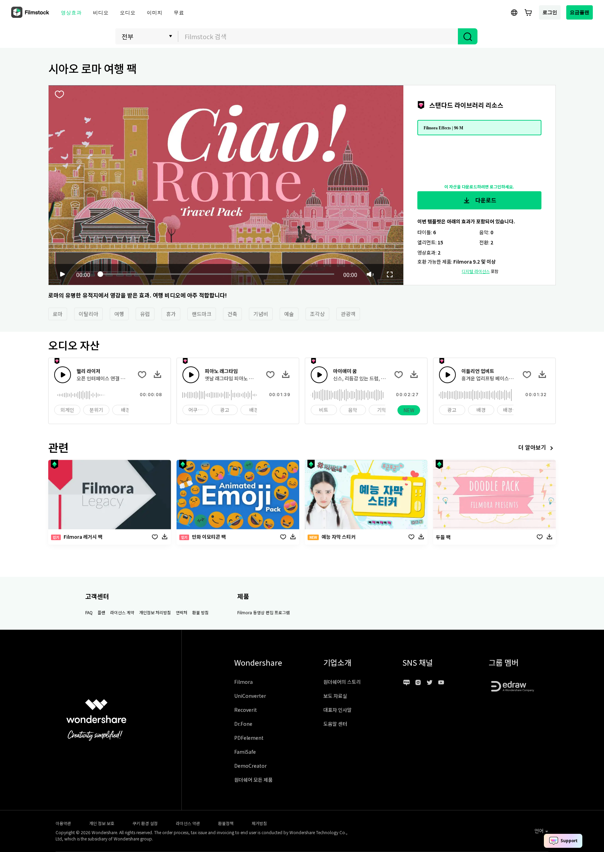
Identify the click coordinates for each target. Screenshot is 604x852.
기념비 (260, 313)
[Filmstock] (30, 13)
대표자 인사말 (337, 709)
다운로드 (485, 200)
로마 (58, 313)
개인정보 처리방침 (155, 612)
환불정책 (225, 823)
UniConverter (250, 695)
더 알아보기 (532, 447)
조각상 (317, 313)
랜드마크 (201, 313)
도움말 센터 (335, 723)
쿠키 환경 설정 (145, 823)
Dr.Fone (243, 723)
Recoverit (245, 709)
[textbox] (318, 36)
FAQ (89, 612)
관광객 (348, 313)
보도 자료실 (335, 695)
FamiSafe (245, 751)
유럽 (145, 313)
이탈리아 (88, 313)
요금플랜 (579, 12)
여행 (119, 313)
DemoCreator (250, 765)
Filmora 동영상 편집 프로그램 (263, 612)
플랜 (101, 612)
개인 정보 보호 (101, 823)
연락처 (181, 612)
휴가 (171, 313)
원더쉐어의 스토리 (342, 681)
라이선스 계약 (122, 612)
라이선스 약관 (188, 823)
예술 (289, 313)
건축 (232, 313)
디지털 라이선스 (476, 271)
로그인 (549, 12)
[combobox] (318, 36)
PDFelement (249, 737)
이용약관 (63, 823)
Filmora (243, 681)
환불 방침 (200, 612)
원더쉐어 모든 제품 (253, 779)
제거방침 (259, 823)
